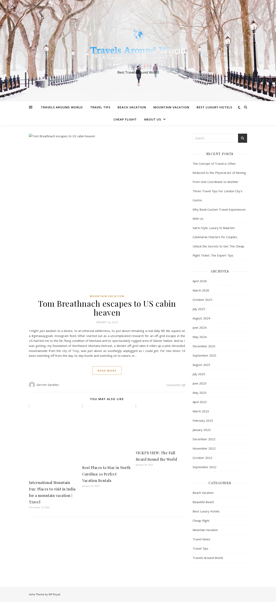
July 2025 (199, 309)
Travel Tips (100, 107)
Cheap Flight (125, 119)
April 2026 (200, 281)
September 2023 (204, 355)
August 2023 (201, 365)
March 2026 (201, 290)
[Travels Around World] (138, 47)
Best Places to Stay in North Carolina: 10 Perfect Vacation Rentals (106, 474)
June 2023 (199, 383)
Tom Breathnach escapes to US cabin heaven (107, 308)
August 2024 (201, 318)
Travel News (201, 539)
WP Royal (54, 594)
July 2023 (199, 374)
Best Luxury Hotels (214, 107)
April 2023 (200, 402)
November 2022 (204, 448)
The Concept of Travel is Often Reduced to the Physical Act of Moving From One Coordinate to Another (219, 173)
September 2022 (204, 467)
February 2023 (203, 420)
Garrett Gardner (48, 385)
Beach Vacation (132, 107)
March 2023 (201, 411)
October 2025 (202, 300)
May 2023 (199, 393)
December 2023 (204, 346)
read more (107, 370)
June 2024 (199, 327)
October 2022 (202, 458)
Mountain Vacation (171, 107)
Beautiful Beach (203, 502)
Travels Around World (62, 107)
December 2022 (204, 439)
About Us (152, 119)
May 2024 (199, 337)
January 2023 (202, 430)
